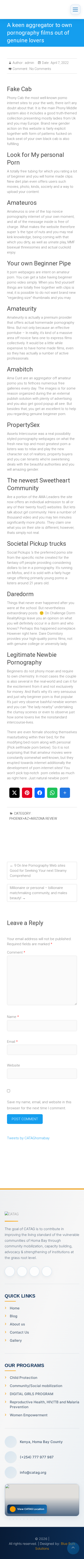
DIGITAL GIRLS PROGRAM (31, 1394)
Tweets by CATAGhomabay (28, 1138)
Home (15, 1308)
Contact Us (19, 1332)
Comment (16, 952)
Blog (13, 1316)
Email (12, 1042)
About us (17, 1324)
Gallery (16, 1340)
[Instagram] (34, 1271)
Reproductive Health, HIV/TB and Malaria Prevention (44, 1404)
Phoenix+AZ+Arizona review (33, 818)
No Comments (40, 69)
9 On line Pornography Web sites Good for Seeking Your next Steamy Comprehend (38, 870)
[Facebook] (10, 1271)
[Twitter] (22, 1271)
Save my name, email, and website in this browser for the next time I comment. (39, 1105)
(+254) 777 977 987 (37, 1457)
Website (13, 1065)
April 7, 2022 (59, 63)
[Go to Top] (73, 1548)
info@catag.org (33, 1472)
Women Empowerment (29, 1415)
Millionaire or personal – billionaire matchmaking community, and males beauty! (38, 893)
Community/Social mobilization (36, 1386)
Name (13, 1017)
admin (29, 63)
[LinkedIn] (47, 1271)
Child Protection (23, 1377)
